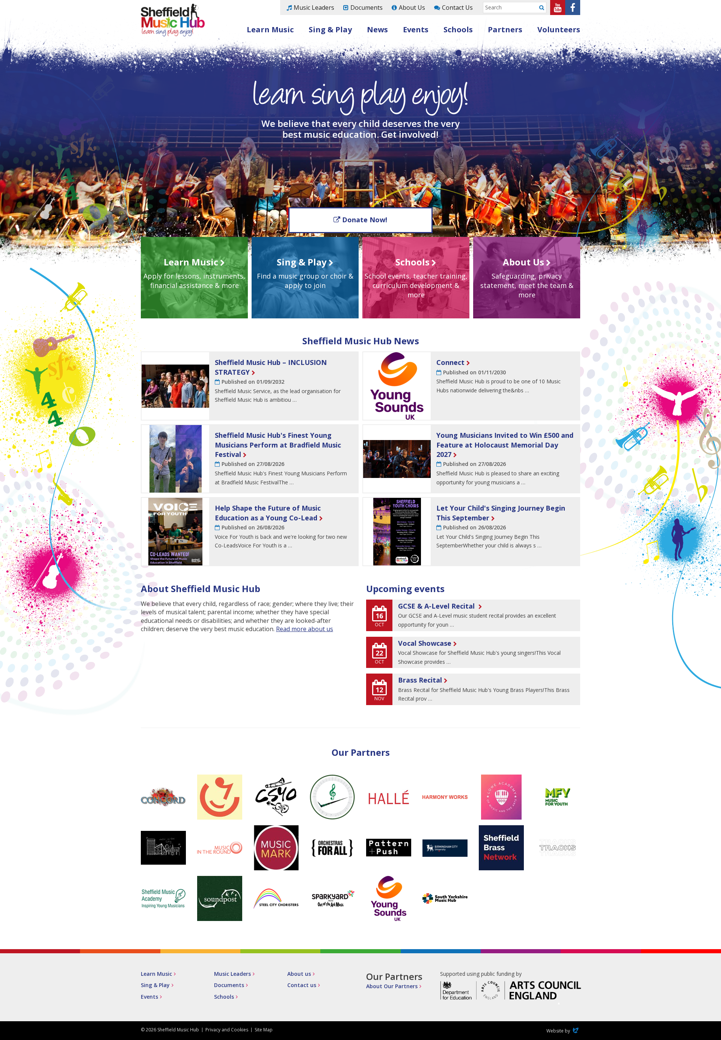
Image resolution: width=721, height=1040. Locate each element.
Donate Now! (364, 219)
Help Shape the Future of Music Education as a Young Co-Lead (268, 512)
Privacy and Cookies (226, 1029)
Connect (450, 362)
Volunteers (558, 29)
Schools (458, 29)
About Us (412, 7)
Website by (563, 1031)
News (377, 29)
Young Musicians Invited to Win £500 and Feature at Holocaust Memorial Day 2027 (504, 444)
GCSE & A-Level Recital (437, 605)
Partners (505, 29)
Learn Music (270, 29)
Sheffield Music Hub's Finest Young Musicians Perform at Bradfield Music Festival (278, 444)
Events (415, 29)
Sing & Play (330, 29)
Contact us (301, 985)
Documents (366, 7)
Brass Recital (420, 679)
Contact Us (457, 7)
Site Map (264, 1029)
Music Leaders (314, 7)
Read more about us (304, 629)
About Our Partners (392, 986)
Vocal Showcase (424, 643)
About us (299, 973)
